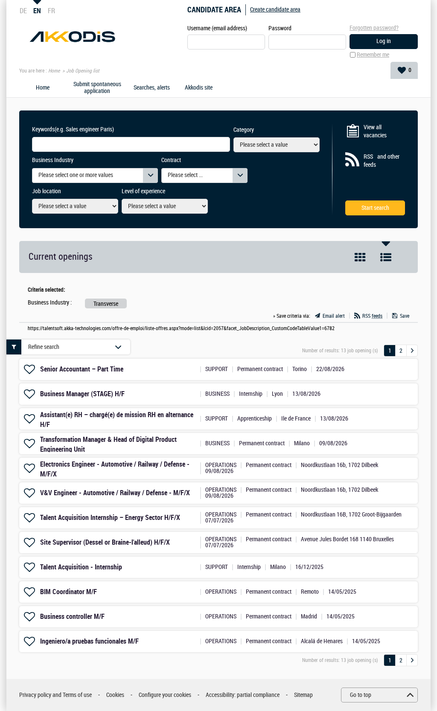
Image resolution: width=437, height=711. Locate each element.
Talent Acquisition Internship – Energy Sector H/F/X (110, 518)
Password (279, 28)
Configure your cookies (165, 695)
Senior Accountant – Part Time (81, 369)
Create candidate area (275, 9)
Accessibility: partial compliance (243, 695)
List (385, 257)
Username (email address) (217, 28)
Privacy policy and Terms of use (55, 695)
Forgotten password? (374, 28)
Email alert (334, 316)
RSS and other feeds (381, 161)
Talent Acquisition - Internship (81, 567)
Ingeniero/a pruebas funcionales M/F (89, 641)
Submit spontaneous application (97, 88)
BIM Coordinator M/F (68, 592)
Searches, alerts (152, 87)
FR (51, 11)
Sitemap (303, 695)
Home (54, 71)
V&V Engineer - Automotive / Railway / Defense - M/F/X (115, 493)
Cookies (115, 695)
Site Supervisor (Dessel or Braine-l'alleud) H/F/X (105, 542)
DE (23, 11)
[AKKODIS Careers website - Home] (72, 36)
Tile (360, 257)
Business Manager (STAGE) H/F (82, 394)
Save (404, 316)
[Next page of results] (412, 350)
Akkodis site (199, 87)
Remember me (373, 54)
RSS (372, 316)
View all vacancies (375, 131)
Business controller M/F (72, 616)
